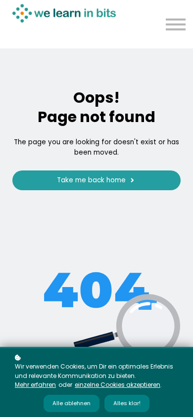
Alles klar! (127, 403)
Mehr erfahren (35, 384)
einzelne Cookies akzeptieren (117, 384)
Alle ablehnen (71, 403)
